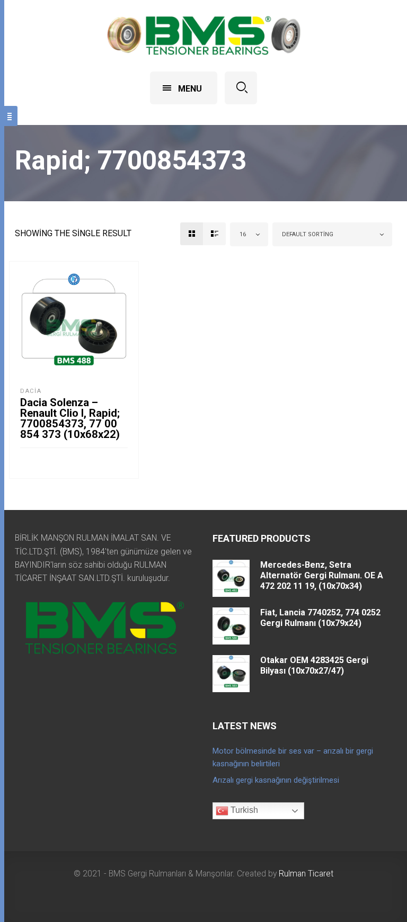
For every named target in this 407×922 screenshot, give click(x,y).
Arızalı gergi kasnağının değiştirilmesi (276, 780)
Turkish (243, 809)
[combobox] (249, 234)
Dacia (30, 391)
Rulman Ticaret (306, 874)
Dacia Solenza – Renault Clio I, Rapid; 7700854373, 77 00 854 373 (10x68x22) (70, 418)
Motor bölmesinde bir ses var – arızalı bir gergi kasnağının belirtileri (293, 757)
